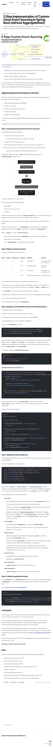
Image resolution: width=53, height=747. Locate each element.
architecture (21, 682)
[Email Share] (49, 682)
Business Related (23, 3)
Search (45, 2)
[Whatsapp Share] (46, 682)
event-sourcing (13, 682)
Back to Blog (8, 724)
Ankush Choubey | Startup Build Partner (14, 735)
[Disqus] (26, 701)
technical (6, 682)
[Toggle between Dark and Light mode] (39, 4)
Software (11, 2)
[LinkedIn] (45, 743)
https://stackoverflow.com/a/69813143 (16, 587)
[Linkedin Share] (44, 682)
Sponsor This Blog (36, 4)
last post (7, 64)
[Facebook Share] (42, 682)
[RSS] (47, 743)
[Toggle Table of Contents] (50, 744)
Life (17, 2)
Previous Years (30, 3)
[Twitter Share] (39, 682)
